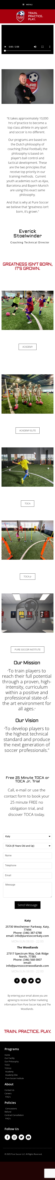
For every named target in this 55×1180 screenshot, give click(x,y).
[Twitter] (31, 980)
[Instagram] (24, 980)
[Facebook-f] (17, 980)
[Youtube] (38, 980)
